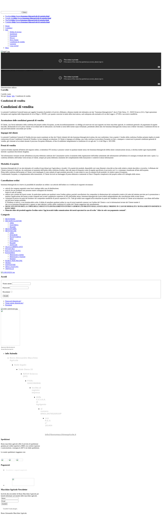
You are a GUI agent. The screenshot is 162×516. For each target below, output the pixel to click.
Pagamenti (13, 36)
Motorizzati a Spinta (17, 255)
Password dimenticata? (13, 301)
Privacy (12, 38)
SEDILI (8, 263)
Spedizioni (13, 34)
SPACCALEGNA (11, 267)
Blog (7, 48)
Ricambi (13, 227)
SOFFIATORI (10, 265)
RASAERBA (10, 253)
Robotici (13, 259)
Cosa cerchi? (14, 46)
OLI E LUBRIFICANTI (14, 247)
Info (6, 30)
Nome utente (7, 284)
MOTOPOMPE (11, 229)
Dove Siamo (14, 40)
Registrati (8, 305)
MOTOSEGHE (10, 231)
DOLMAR (14, 235)
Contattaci (8, 28)
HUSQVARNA (15, 237)
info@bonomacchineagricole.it (60, 434)
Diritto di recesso (15, 32)
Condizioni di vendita (17, 42)
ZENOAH (13, 245)
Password (6, 288)
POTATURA (10, 249)
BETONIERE (10, 219)
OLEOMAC (14, 225)
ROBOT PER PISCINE (13, 261)
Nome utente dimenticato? (14, 303)
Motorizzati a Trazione (17, 257)
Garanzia (13, 44)
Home (7, 26)
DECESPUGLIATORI (13, 221)
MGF (12, 239)
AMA (12, 223)
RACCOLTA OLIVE (13, 251)
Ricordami (6, 292)
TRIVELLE (9, 269)
